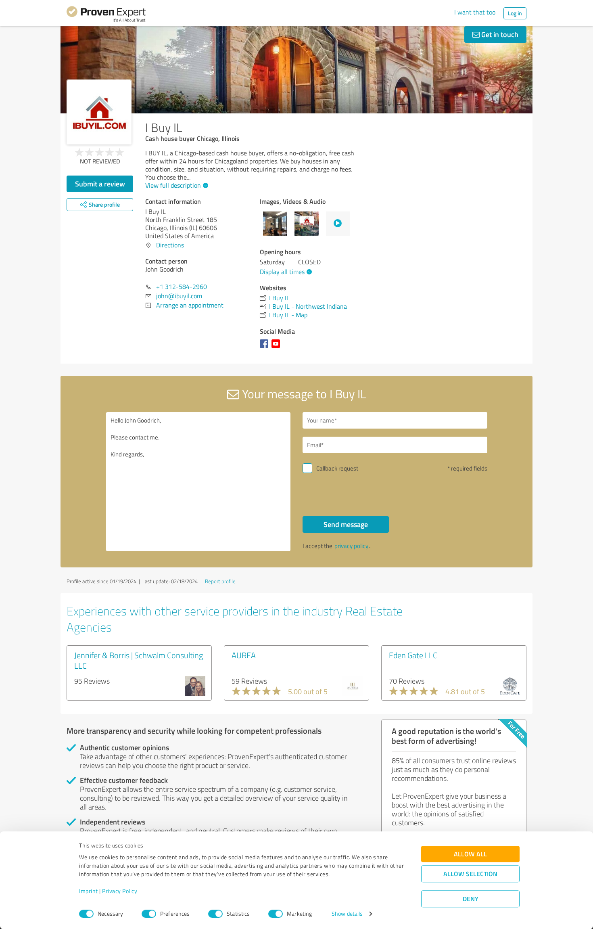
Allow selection (470, 874)
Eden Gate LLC (413, 655)
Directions (170, 245)
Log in (515, 13)
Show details (347, 914)
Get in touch (499, 34)
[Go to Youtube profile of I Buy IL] (277, 347)
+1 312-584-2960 (181, 286)
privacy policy (351, 546)
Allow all (470, 854)
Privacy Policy (119, 891)
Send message (346, 524)
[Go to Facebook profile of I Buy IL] (265, 347)
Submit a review (100, 183)
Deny (470, 899)
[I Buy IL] (99, 112)
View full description (173, 185)
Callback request (337, 468)
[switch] (149, 914)
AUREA (244, 655)
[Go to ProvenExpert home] (106, 15)
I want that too (474, 12)
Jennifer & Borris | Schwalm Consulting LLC (138, 660)
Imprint (88, 891)
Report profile (220, 581)
